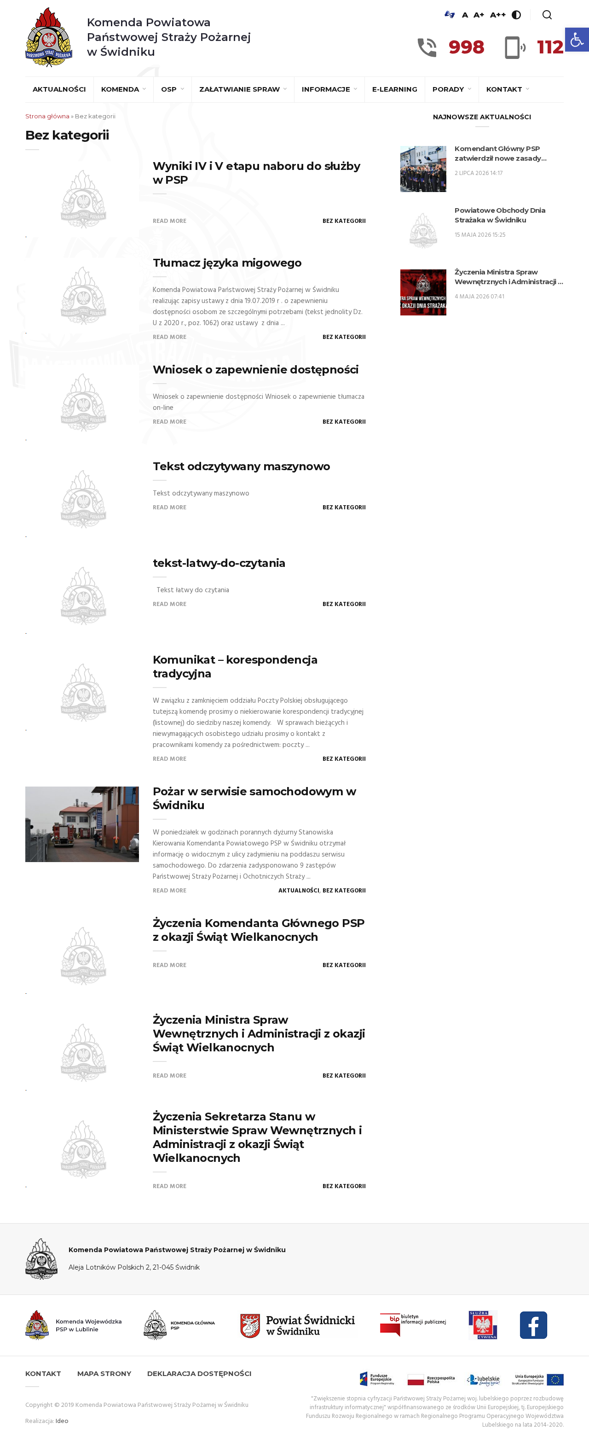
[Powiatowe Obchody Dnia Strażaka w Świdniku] (423, 231)
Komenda (121, 89)
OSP (170, 89)
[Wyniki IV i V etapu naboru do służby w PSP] (82, 199)
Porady (449, 89)
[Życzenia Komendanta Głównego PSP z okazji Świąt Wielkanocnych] (82, 956)
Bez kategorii (344, 221)
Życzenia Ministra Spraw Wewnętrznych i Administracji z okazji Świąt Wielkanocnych (259, 1033)
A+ (479, 14)
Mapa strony (104, 1373)
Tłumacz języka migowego (227, 262)
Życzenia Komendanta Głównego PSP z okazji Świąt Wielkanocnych (259, 930)
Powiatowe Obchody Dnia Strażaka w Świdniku (500, 215)
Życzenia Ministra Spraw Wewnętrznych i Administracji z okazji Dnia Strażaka (508, 277)
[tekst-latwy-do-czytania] (82, 596)
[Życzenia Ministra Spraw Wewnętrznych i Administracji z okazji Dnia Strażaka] (423, 292)
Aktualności (59, 89)
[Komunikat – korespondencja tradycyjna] (82, 692)
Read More (169, 221)
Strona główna (47, 116)
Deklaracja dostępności (199, 1373)
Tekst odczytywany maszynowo (241, 466)
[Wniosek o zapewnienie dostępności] (82, 402)
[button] (577, 40)
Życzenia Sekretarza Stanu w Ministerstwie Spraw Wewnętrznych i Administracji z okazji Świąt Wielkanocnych (257, 1137)
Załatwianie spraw (240, 89)
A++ (498, 14)
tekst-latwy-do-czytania (219, 563)
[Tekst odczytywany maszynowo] (82, 499)
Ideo (62, 1421)
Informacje (327, 89)
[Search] (547, 14)
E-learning (394, 89)
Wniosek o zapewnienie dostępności (256, 369)
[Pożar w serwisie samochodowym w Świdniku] (82, 825)
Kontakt (505, 89)
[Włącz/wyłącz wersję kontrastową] (516, 14)
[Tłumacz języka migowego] (82, 295)
